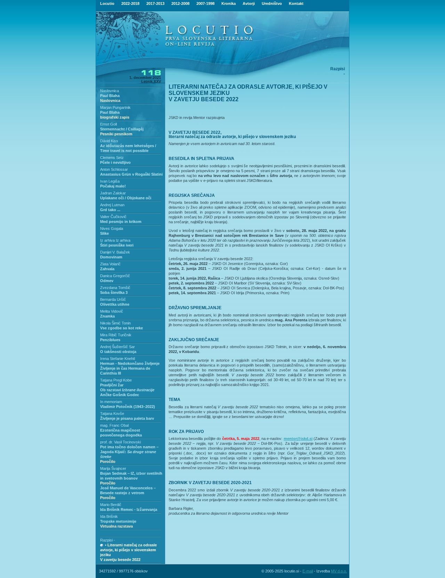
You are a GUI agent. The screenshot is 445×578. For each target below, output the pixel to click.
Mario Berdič (110, 505)
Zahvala (107, 269)
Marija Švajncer (113, 468)
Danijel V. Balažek (115, 252)
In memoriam (111, 402)
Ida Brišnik (109, 516)
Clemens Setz (112, 157)
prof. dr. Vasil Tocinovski (120, 442)
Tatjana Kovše (112, 413)
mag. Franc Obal (114, 425)
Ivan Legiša (110, 181)
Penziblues (110, 340)
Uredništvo (272, 3)
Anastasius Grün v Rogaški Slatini (131, 174)
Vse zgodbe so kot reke (121, 328)
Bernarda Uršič (113, 299)
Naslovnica (109, 91)
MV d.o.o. (339, 571)
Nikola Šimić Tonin (115, 323)
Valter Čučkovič (113, 217)
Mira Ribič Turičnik (115, 335)
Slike (104, 233)
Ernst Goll (108, 124)
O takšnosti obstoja (118, 352)
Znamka (107, 316)
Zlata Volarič (110, 264)
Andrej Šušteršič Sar (117, 347)
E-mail (307, 571)
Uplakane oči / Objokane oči (125, 198)
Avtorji (249, 3)
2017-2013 (155, 3)
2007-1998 (205, 3)
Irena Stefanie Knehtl (117, 358)
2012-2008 (180, 3)
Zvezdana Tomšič (115, 288)
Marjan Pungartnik (115, 107)
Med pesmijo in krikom (120, 221)
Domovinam (111, 257)
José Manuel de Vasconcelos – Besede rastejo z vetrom (128, 493)
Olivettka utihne (114, 304)
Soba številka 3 (114, 292)
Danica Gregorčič (115, 276)
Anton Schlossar (114, 169)
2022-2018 (130, 3)
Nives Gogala (111, 228)
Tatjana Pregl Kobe (116, 380)
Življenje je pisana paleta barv (127, 418)
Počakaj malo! (113, 186)
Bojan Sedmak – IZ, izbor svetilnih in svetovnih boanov (131, 478)
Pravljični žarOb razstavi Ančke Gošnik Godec (127, 390)
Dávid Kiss (109, 141)
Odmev (106, 281)
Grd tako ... (110, 210)
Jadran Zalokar (113, 193)
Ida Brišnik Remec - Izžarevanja (128, 509)
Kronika (228, 3)
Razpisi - (107, 540)
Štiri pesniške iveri (117, 245)
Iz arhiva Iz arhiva (115, 240)
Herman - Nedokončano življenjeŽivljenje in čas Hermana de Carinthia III (130, 368)
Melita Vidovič (111, 311)
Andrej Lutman (112, 205)
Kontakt (296, 3)
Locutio (107, 3)
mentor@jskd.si (298, 438)
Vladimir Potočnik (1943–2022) (127, 406)
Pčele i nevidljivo (115, 162)
